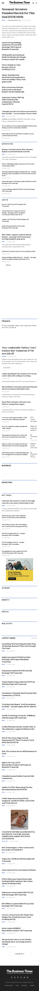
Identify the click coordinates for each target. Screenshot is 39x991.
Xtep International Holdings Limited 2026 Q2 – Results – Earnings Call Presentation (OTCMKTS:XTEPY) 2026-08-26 (19, 173)
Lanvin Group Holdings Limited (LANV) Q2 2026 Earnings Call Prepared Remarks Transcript (11, 46)
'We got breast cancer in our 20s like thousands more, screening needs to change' (16, 941)
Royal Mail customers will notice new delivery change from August (16, 403)
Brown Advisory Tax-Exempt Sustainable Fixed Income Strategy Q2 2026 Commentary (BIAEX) (19, 127)
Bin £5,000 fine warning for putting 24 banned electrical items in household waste (19, 388)
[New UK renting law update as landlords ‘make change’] (33, 428)
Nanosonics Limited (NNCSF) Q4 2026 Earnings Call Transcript (17, 672)
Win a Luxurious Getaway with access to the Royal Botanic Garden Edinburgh (13, 89)
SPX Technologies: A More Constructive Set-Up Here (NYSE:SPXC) (18, 849)
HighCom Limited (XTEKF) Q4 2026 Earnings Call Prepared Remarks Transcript (16, 659)
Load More (18, 954)
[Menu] (3, 3)
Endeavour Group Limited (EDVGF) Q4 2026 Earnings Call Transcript (17, 893)
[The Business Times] (19, 3)
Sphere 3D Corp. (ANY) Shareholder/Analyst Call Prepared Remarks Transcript (16, 765)
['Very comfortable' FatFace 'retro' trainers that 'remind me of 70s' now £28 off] (19, 335)
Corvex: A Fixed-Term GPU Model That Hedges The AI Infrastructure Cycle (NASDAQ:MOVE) (17, 917)
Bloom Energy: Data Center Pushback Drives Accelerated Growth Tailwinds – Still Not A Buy (14, 517)
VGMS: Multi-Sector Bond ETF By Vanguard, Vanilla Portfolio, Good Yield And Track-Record (18, 800)
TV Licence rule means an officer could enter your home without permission (14, 418)
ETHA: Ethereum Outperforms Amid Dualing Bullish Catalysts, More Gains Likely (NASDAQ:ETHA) (17, 881)
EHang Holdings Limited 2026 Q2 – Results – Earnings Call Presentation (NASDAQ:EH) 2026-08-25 (19, 258)
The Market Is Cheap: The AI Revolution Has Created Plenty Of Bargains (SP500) (14, 525)
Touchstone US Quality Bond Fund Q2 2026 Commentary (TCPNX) (19, 694)
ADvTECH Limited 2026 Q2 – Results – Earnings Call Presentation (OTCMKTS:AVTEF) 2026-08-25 (14, 535)
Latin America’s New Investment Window (19, 870)
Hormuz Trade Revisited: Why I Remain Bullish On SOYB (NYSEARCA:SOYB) (17, 150)
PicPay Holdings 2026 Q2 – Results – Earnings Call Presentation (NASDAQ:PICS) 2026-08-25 (13, 544)
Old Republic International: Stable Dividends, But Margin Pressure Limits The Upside (14, 57)
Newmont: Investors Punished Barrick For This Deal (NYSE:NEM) (18, 13)
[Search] (33, 3)
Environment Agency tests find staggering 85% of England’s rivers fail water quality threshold (15, 454)
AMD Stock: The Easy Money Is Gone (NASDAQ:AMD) (18, 251)
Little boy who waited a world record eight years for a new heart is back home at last (18, 502)
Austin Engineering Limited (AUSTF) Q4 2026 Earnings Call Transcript (18, 683)
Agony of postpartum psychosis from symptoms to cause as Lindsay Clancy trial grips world (13, 78)
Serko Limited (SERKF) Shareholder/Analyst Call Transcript (17, 929)
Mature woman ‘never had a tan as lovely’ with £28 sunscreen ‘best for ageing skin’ (15, 445)
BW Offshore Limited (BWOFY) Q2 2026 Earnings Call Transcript (18, 905)
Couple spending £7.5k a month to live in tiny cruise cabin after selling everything (19, 375)
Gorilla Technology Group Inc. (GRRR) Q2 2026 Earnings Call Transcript (18, 717)
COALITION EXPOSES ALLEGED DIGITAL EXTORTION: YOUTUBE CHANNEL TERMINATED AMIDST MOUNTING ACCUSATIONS (18, 835)
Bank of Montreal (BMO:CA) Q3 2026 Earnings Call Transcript (13, 227)
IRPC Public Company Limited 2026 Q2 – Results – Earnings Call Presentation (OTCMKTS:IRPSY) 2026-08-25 (17, 237)
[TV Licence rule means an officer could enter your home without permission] (33, 419)
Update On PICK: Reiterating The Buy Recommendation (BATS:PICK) (17, 788)
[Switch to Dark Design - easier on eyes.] (36, 3)
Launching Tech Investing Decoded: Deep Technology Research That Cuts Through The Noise (19, 646)
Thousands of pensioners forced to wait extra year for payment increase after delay (14, 437)
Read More (6, 367)
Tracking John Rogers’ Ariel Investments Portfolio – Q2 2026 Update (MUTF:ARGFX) (19, 705)
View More (34, 638)
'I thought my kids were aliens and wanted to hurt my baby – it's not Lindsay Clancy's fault (19, 112)
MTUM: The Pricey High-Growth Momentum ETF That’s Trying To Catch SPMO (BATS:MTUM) (18, 740)
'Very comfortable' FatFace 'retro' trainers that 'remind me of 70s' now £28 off (19, 350)
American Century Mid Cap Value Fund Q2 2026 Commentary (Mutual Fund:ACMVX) (13, 100)
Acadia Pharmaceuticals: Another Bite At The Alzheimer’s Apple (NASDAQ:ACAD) (18, 728)
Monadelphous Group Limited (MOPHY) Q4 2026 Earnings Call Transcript (14, 552)
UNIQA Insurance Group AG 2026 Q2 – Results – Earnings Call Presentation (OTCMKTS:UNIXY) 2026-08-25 (14, 212)
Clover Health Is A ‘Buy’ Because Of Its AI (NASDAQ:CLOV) (11, 67)
